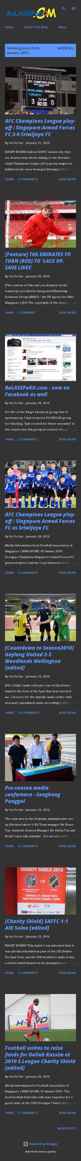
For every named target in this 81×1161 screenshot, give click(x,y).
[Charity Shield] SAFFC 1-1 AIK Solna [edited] (36, 924)
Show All (65, 48)
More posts (66, 1128)
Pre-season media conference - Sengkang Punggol (32, 794)
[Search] (63, 7)
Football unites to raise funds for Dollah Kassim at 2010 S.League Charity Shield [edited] (40, 1057)
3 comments (28, 179)
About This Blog (36, 27)
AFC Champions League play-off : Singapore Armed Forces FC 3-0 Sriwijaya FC (40, 127)
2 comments (28, 439)
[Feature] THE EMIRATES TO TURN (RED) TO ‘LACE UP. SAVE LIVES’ (38, 261)
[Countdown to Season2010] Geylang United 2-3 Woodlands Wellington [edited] (39, 657)
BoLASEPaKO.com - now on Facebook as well (37, 391)
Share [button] (9, 179)
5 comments (28, 1113)
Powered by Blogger (43, 1144)
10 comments (28, 713)
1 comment (27, 312)
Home (9, 27)
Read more (67, 179)
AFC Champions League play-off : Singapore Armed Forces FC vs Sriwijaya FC (40, 521)
